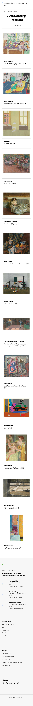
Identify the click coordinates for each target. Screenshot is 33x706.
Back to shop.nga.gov (8, 656)
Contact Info (5, 630)
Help (3, 627)
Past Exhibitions (6, 665)
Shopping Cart (6, 633)
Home (3, 11)
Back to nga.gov (6, 653)
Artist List (4, 636)
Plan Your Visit (6, 659)
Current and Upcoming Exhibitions (12, 662)
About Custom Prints (8, 624)
